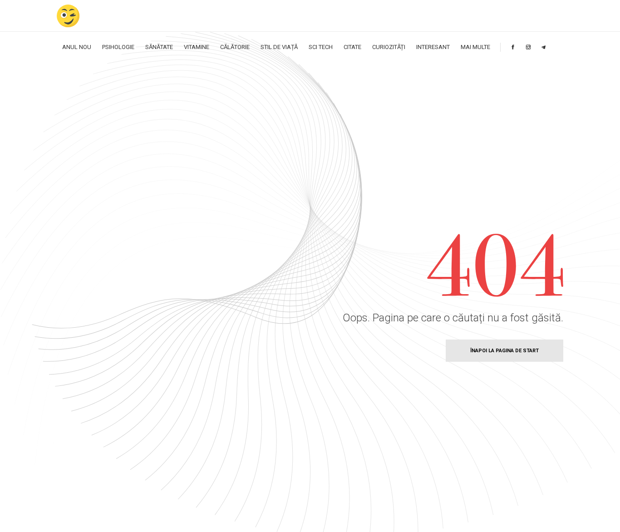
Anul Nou (76, 47)
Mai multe (475, 47)
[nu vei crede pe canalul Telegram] (543, 47)
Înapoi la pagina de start (504, 351)
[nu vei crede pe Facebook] (513, 47)
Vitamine (196, 47)
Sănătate (159, 47)
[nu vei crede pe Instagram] (528, 47)
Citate (352, 47)
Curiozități (388, 47)
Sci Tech (321, 47)
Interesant (433, 47)
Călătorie (235, 47)
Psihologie (118, 47)
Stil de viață (279, 47)
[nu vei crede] (68, 15)
